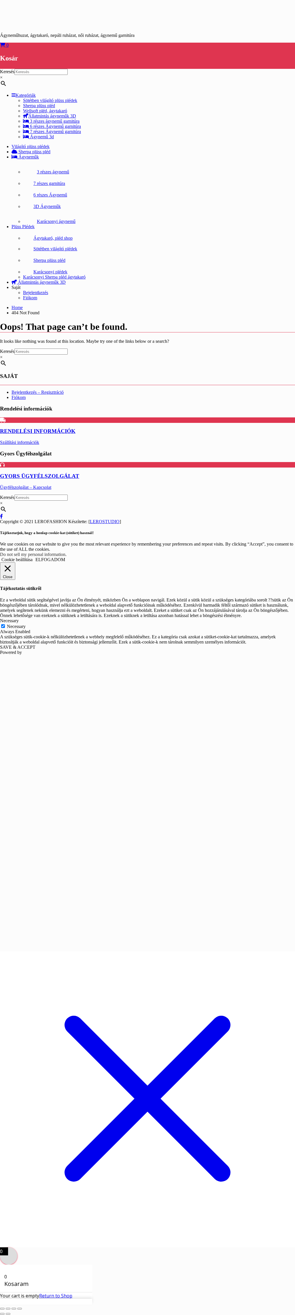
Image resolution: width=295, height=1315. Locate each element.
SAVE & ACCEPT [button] (17, 647)
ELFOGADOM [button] (50, 559)
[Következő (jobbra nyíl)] (8, 1314)
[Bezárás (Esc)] (19, 1309)
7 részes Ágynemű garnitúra (55, 131)
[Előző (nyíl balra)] (2, 1314)
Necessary (16, 626)
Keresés (7, 71)
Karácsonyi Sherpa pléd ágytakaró (54, 277)
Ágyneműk (28, 156)
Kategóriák (26, 95)
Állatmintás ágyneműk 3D (52, 115)
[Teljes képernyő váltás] (8, 1309)
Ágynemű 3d (41, 136)
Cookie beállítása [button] (17, 559)
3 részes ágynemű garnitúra (54, 121)
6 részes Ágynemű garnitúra (55, 126)
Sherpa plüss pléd (33, 151)
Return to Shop (55, 1296)
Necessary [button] (9, 620)
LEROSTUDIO (105, 521)
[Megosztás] (14, 1309)
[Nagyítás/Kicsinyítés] (2, 1309)
